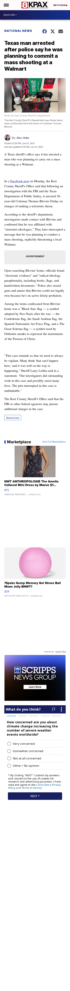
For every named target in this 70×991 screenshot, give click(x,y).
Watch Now (59, 5)
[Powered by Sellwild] (60, 652)
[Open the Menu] (6, 5)
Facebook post (19, 181)
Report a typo (12, 417)
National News (18, 31)
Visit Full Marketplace (54, 442)
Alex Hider (23, 137)
